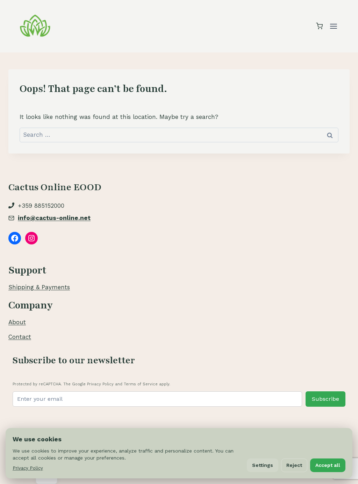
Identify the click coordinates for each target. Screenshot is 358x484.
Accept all (327, 465)
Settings (262, 465)
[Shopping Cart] (319, 26)
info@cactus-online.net (54, 217)
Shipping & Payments (39, 287)
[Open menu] (333, 26)
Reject (294, 465)
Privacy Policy (28, 468)
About (17, 322)
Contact (19, 336)
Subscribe (325, 399)
